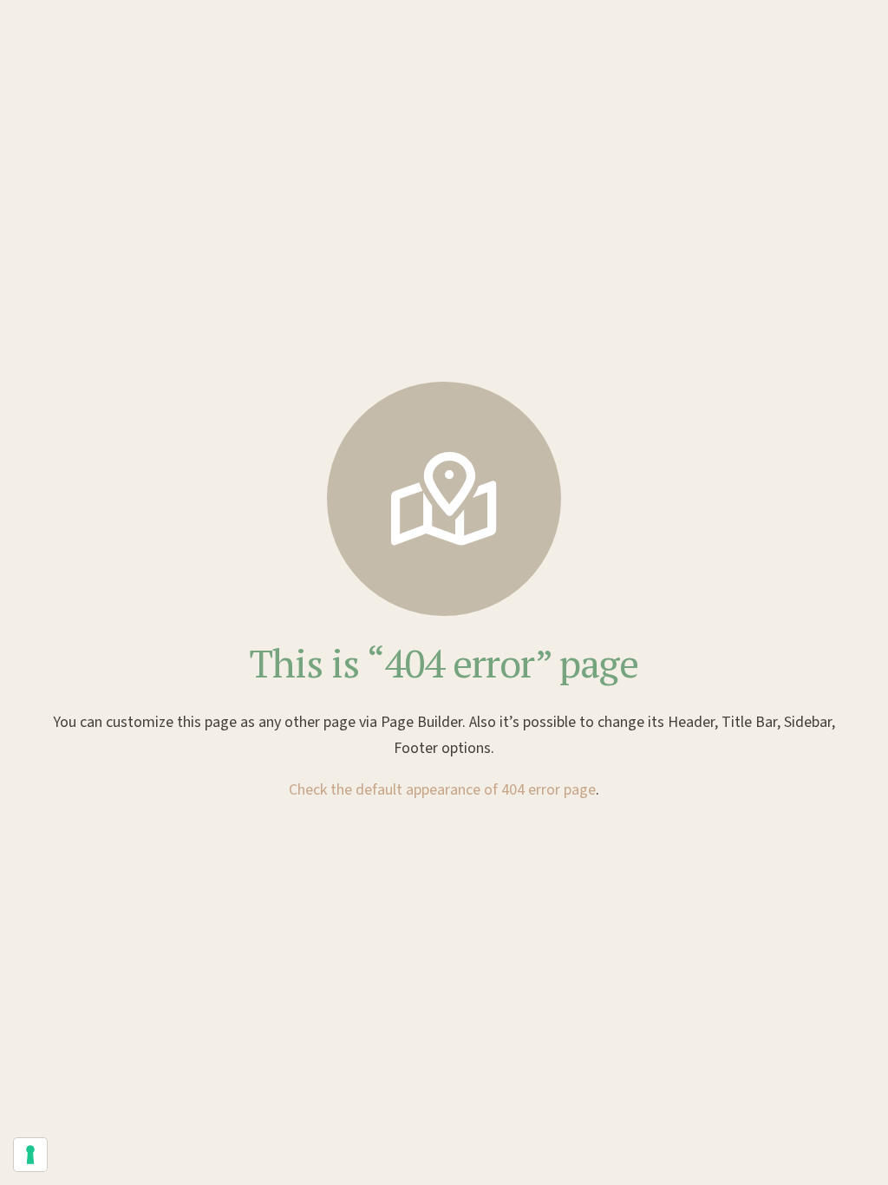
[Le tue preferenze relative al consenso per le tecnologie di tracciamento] (30, 1154)
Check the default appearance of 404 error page (442, 790)
